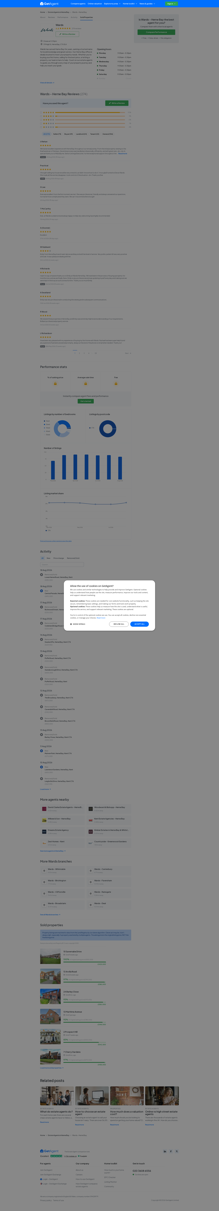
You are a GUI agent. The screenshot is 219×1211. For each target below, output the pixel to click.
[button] (77, 624)
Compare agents (78, 3)
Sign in (170, 4)
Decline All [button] (119, 624)
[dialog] (109, 605)
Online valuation (95, 3)
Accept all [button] (140, 624)
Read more (101, 618)
